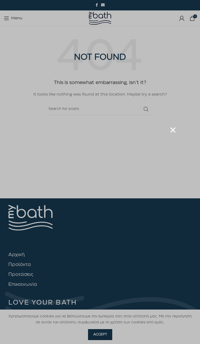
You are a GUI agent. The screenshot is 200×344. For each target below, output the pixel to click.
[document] (100, 172)
